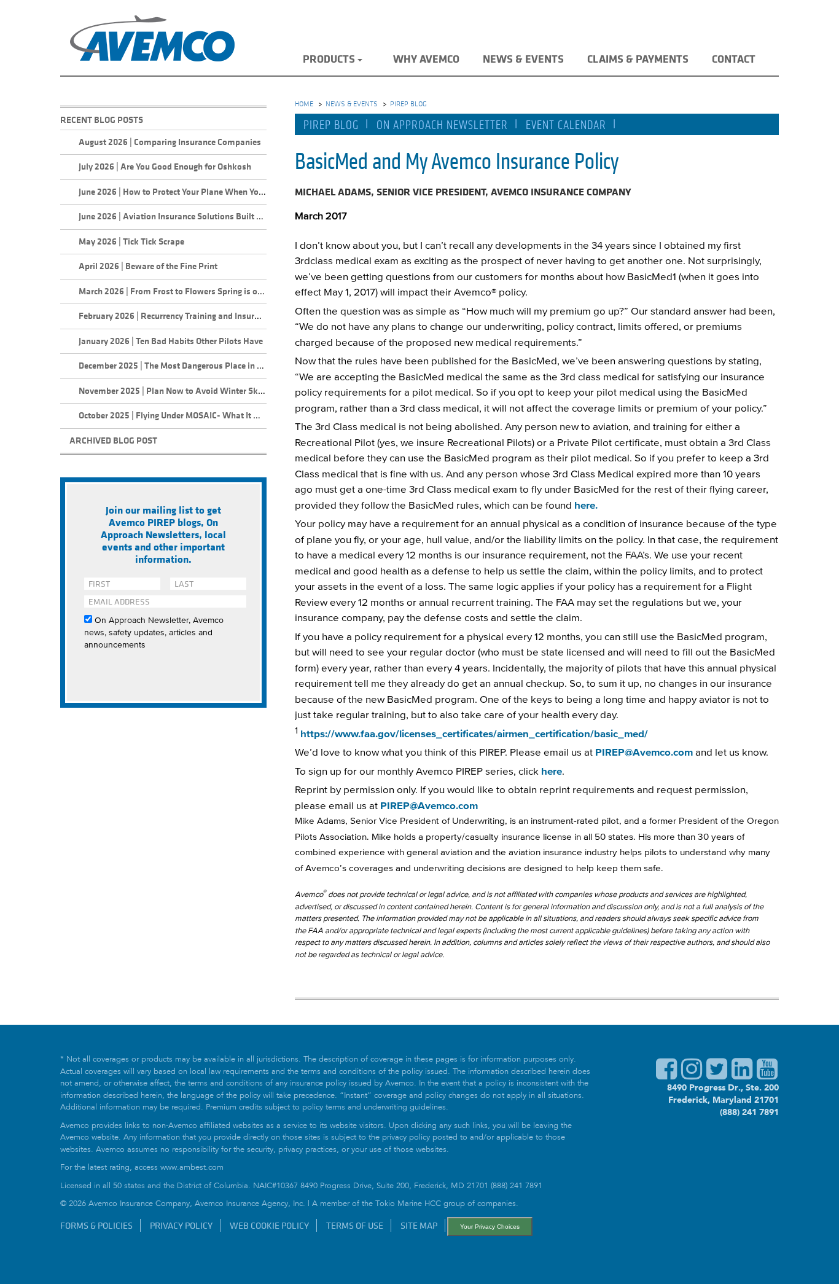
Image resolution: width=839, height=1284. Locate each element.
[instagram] (691, 1075)
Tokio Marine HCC (408, 1204)
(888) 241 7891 (749, 1112)
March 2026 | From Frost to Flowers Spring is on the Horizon (194, 290)
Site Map (418, 1225)
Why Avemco (426, 58)
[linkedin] (742, 1075)
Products (329, 58)
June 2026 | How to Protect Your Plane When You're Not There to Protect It (219, 191)
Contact (733, 58)
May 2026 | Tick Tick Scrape (131, 241)
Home (304, 103)
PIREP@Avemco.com (644, 753)
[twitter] (716, 1075)
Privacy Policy (181, 1225)
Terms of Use (354, 1225)
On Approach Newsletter (442, 125)
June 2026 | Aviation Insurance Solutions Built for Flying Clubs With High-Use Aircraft (242, 215)
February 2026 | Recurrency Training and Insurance (175, 315)
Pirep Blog (331, 125)
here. (586, 506)
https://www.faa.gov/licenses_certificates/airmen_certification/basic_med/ (474, 734)
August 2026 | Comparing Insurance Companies (170, 141)
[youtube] (767, 1075)
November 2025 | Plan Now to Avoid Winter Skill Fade (182, 390)
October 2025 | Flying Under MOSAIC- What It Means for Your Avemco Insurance (231, 415)
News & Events (523, 58)
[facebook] (666, 1075)
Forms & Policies (96, 1225)
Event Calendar (566, 125)
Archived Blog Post (113, 440)
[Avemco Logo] (152, 40)
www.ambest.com (192, 1168)
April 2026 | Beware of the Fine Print (148, 265)
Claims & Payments (638, 58)
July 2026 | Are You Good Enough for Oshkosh (165, 166)
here (551, 772)
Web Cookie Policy (269, 1225)
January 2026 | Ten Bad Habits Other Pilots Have (171, 340)
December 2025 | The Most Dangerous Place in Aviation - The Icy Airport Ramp (229, 365)
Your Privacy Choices (490, 1226)
